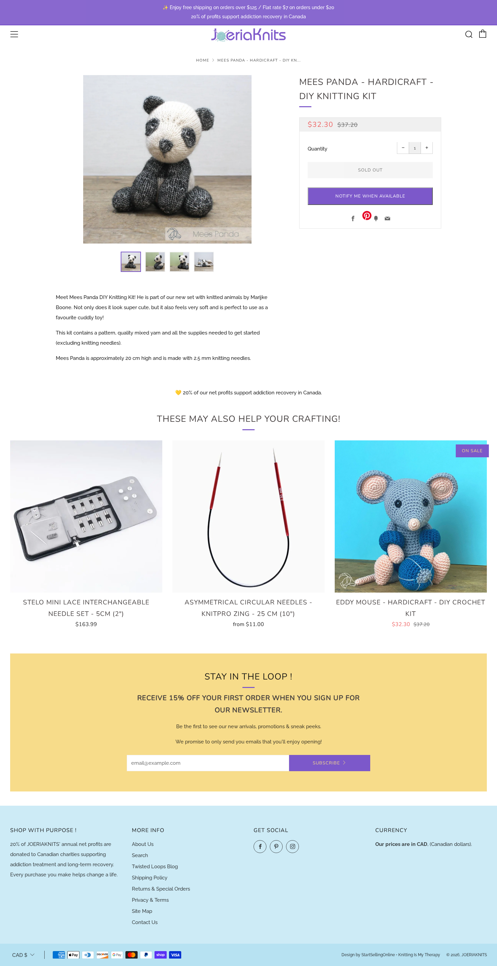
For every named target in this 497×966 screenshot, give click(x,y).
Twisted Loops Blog (155, 867)
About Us (142, 844)
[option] (167, 159)
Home (202, 60)
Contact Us (145, 922)
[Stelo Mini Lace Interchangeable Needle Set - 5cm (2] (86, 516)
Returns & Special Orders (161, 889)
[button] (131, 262)
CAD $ (19, 955)
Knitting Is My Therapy (419, 954)
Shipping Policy (149, 878)
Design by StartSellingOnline (368, 954)
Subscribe (326, 763)
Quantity (317, 149)
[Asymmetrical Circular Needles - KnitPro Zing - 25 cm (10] (248, 516)
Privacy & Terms (150, 900)
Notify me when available (370, 196)
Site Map (142, 911)
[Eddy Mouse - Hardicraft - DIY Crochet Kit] (411, 516)
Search (140, 855)
